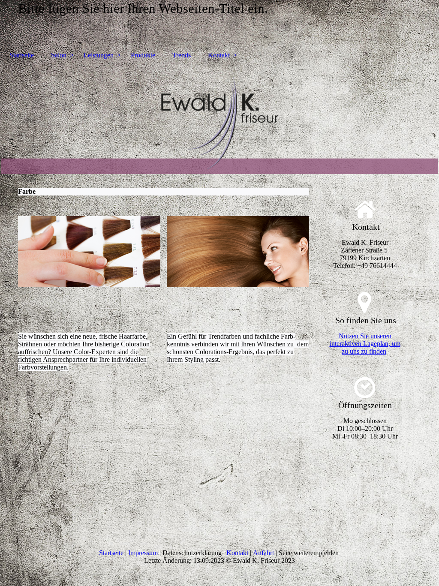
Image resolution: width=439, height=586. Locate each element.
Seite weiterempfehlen (309, 552)
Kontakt (219, 55)
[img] (219, 119)
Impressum (143, 552)
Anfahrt (263, 552)
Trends (181, 55)
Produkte (143, 55)
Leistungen (99, 55)
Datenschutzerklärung (192, 552)
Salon (58, 55)
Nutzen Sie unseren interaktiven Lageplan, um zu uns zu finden (365, 343)
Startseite (21, 55)
